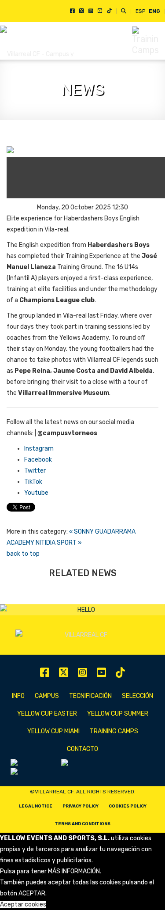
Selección (137, 696)
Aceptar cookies (23, 904)
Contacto (82, 749)
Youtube (36, 493)
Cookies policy (128, 806)
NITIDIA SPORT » (59, 542)
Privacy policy (80, 806)
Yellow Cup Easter (47, 713)
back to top (23, 553)
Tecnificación (90, 696)
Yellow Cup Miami (53, 731)
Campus (47, 696)
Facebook (38, 459)
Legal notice (35, 806)
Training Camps (114, 731)
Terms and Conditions (82, 823)
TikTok (33, 481)
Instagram (39, 448)
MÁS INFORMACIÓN (74, 871)
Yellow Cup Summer (117, 713)
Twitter (35, 470)
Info (18, 696)
